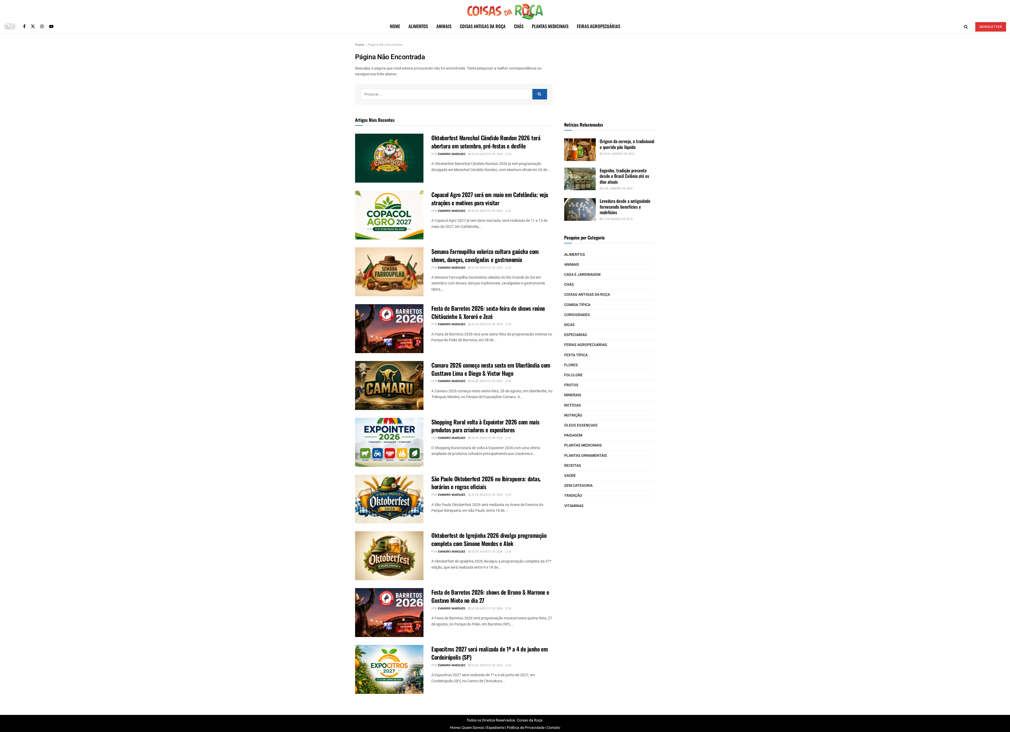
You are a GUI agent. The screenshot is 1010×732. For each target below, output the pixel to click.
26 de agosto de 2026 (487, 154)
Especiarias (575, 335)
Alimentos (418, 26)
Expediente (495, 727)
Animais (443, 26)
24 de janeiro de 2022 (618, 154)
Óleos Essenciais (581, 425)
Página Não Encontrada (385, 44)
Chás (518, 26)
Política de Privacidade (525, 727)
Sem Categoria (578, 485)
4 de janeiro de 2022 (617, 188)
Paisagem (573, 435)
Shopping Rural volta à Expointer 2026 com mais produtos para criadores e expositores (485, 426)
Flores (571, 365)
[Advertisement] (609, 75)
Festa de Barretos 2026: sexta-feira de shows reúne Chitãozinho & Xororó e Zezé (488, 312)
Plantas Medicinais (550, 26)
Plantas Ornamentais (585, 455)
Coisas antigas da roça (483, 26)
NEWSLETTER (990, 26)
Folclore (573, 375)
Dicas (569, 325)
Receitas (572, 465)
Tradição (573, 495)
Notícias (572, 405)
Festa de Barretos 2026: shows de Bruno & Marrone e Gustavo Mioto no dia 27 (490, 596)
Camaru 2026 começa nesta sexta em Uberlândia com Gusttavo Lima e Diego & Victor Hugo (490, 369)
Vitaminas (574, 506)
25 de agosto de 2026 (487, 551)
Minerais (572, 395)
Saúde (570, 475)
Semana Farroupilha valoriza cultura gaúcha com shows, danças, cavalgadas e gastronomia (485, 255)
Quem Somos (473, 727)
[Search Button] (539, 94)
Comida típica (577, 305)
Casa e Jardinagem (582, 274)
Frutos (571, 385)
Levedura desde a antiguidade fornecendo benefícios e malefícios (625, 206)
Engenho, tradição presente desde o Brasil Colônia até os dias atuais (624, 176)
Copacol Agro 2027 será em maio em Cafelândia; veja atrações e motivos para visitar (489, 198)
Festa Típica (576, 355)
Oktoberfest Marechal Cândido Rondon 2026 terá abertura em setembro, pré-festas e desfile (485, 141)
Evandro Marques (451, 154)
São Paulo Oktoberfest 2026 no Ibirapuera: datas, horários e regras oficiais (486, 482)
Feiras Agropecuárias (598, 26)
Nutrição (573, 415)
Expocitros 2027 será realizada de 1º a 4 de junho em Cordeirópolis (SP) (489, 653)
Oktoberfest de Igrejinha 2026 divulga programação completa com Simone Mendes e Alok (488, 539)
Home (395, 26)
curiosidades (577, 315)
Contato (553, 727)
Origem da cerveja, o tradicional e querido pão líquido (627, 144)
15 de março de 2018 (617, 219)
